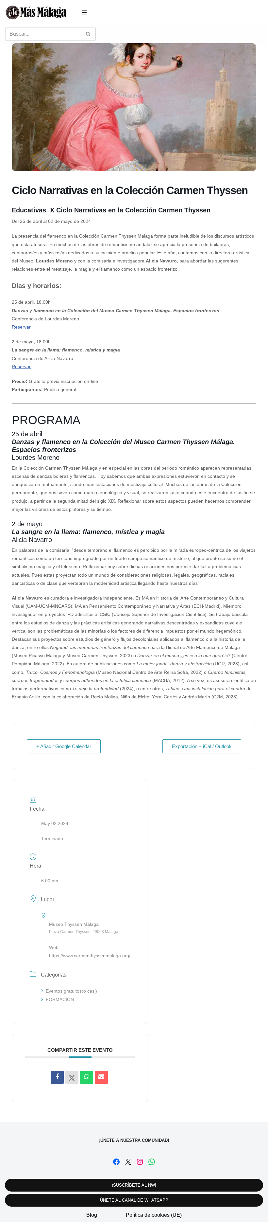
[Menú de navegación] (84, 12)
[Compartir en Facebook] (57, 1077)
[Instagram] (140, 1162)
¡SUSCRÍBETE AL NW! (134, 1185)
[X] (128, 1162)
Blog (91, 1215)
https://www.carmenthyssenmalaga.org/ (89, 955)
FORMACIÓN (60, 999)
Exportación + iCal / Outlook (202, 746)
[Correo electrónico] (101, 1077)
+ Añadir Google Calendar (63, 746)
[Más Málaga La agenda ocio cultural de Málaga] (36, 12)
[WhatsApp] (152, 1162)
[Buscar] (88, 34)
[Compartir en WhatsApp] (86, 1077)
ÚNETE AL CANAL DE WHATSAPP (134, 1200)
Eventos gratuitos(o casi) (71, 991)
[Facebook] (116, 1162)
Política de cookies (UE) (154, 1215)
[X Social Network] (71, 1077)
